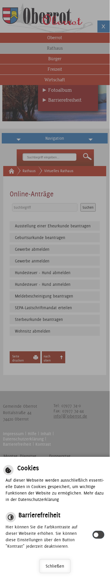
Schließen (55, 566)
